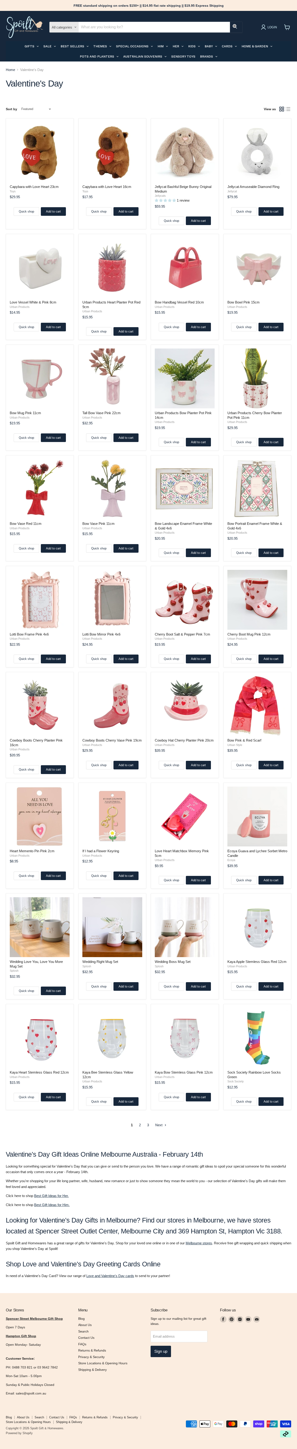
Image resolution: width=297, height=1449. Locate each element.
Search (83, 1331)
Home (10, 70)
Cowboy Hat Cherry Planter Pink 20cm (184, 740)
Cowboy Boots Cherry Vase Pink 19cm (112, 740)
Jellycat (232, 191)
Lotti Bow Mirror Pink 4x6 (101, 634)
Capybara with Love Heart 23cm (34, 187)
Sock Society (235, 1081)
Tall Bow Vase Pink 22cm (101, 413)
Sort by (11, 109)
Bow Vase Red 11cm (26, 524)
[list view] (288, 109)
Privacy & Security (91, 1357)
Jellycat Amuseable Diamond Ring (253, 187)
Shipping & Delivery (92, 1370)
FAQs (82, 1344)
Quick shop (26, 211)
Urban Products (19, 307)
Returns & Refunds (92, 1350)
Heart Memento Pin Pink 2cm (32, 851)
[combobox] (154, 27)
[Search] (236, 27)
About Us (85, 1325)
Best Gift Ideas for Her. (51, 1196)
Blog (81, 1318)
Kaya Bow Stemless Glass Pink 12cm (184, 1072)
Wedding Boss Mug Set (172, 962)
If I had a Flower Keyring (100, 851)
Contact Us (86, 1337)
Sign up (160, 1351)
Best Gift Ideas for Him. (52, 1205)
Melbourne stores (199, 1243)
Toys (13, 191)
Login (272, 27)
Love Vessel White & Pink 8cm (33, 302)
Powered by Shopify (19, 1433)
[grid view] (281, 109)
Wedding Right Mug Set (100, 962)
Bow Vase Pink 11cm (98, 524)
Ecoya (231, 860)
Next (159, 1125)
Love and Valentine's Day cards (110, 1276)
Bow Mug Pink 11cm (25, 413)
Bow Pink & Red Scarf (244, 740)
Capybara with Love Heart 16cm (106, 187)
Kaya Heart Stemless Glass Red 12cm (39, 1072)
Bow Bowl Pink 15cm (243, 302)
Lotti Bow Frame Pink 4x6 (29, 634)
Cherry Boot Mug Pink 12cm (249, 634)
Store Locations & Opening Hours (102, 1363)
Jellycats (160, 195)
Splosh (14, 970)
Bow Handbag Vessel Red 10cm (179, 302)
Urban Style (234, 745)
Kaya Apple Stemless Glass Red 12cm (257, 962)
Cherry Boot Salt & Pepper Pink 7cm (182, 634)
